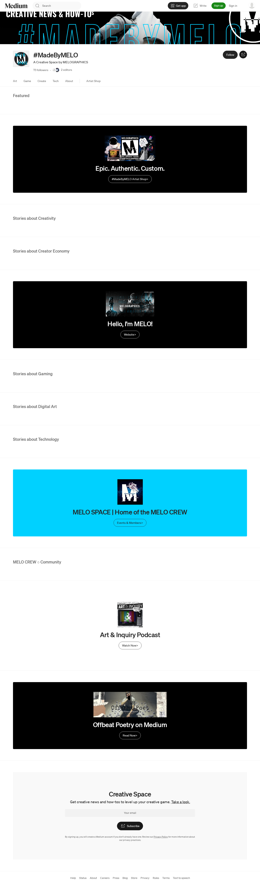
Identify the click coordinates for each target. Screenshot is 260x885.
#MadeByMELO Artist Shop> (130, 179)
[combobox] (61, 6)
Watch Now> (130, 645)
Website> (130, 334)
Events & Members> (130, 523)
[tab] (15, 81)
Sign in (233, 6)
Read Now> (130, 735)
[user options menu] (252, 5)
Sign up (218, 5)
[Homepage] (16, 5)
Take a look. (180, 802)
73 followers (40, 70)
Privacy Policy (161, 836)
